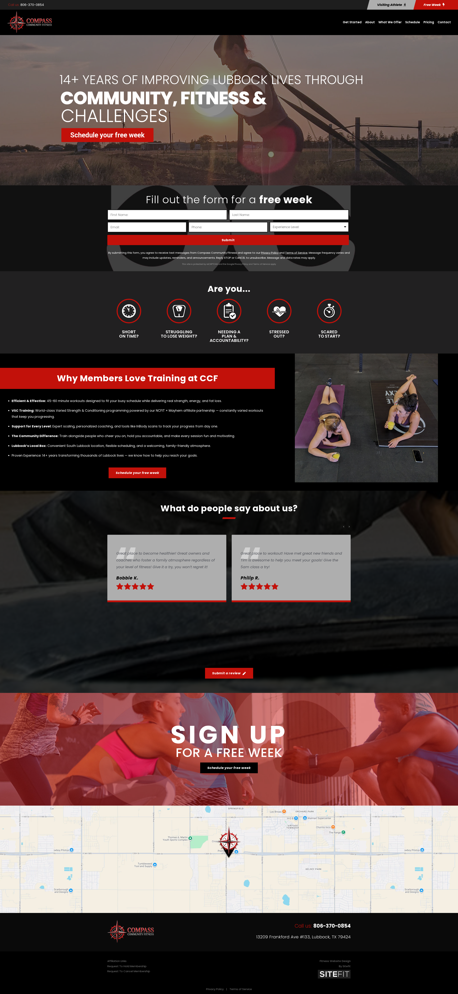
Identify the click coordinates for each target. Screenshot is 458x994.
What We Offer (390, 22)
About (370, 22)
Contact (444, 22)
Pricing (428, 22)
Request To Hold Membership (127, 966)
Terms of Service (241, 989)
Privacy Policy (215, 989)
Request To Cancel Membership (128, 971)
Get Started (352, 22)
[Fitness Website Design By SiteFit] (334, 974)
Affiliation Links (116, 961)
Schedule (412, 22)
